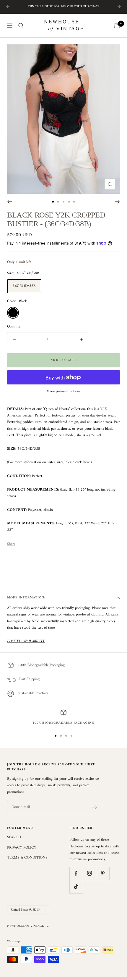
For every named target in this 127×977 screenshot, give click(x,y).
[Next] (117, 202)
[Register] (94, 807)
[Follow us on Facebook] (76, 873)
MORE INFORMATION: (26, 597)
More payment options (63, 391)
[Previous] (9, 202)
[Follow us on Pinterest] (102, 873)
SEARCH (14, 837)
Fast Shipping (29, 679)
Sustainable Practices (33, 693)
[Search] (21, 25)
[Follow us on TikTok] (76, 886)
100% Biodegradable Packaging (41, 665)
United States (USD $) (25, 910)
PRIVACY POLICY (21, 847)
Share (11, 544)
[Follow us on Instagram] (89, 873)
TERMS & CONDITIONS (27, 857)
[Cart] (117, 25)
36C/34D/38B (24, 285)
